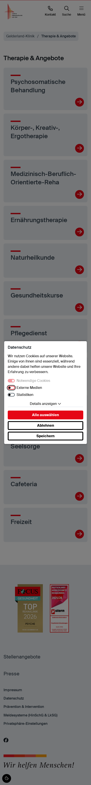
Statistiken (25, 394)
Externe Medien (29, 387)
